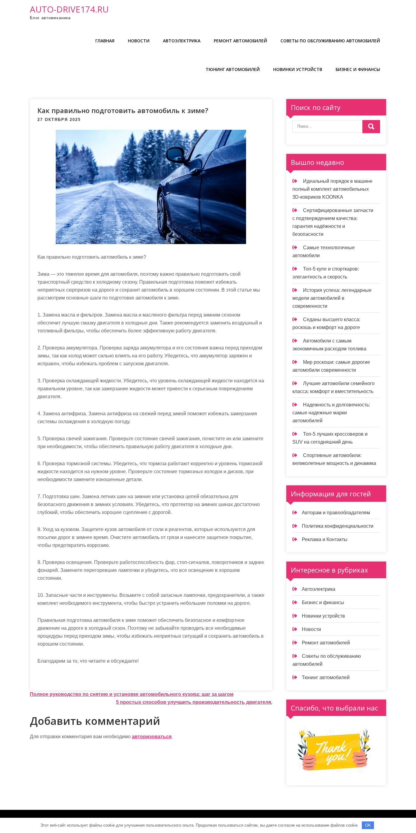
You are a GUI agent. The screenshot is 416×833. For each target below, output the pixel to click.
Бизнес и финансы (358, 69)
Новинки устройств (297, 69)
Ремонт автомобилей (240, 41)
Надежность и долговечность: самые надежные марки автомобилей (331, 412)
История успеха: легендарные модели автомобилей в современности (332, 298)
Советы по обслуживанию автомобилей (330, 41)
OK (368, 825)
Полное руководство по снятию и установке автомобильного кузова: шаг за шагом (132, 694)
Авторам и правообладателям (336, 512)
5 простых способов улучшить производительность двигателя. (194, 702)
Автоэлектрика (181, 41)
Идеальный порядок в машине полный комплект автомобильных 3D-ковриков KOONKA (332, 189)
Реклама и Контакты (324, 539)
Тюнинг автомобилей (233, 69)
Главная (105, 41)
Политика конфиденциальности (337, 526)
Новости (139, 41)
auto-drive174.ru (69, 9)
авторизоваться (151, 736)
